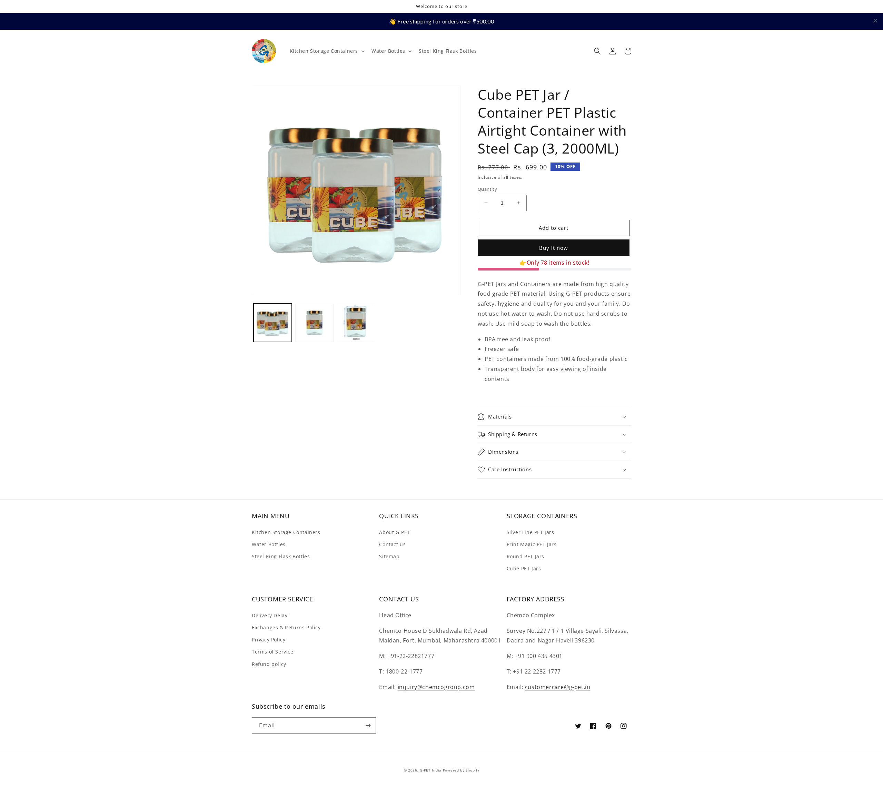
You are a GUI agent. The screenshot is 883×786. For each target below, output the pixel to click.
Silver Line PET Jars (530, 532)
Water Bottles (269, 544)
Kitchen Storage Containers (286, 532)
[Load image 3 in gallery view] (356, 323)
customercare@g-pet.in (558, 687)
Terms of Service (273, 651)
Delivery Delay (269, 615)
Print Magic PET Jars (532, 544)
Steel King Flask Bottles (281, 556)
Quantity (487, 189)
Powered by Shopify (461, 770)
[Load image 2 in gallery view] (314, 323)
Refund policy (269, 664)
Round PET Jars (525, 556)
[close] (875, 20)
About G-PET (394, 532)
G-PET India (431, 770)
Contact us (392, 544)
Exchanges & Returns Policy (286, 627)
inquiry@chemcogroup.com (436, 687)
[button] (327, 51)
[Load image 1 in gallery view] (273, 323)
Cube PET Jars (524, 568)
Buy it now (553, 247)
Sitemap (389, 556)
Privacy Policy (268, 639)
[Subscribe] (368, 725)
